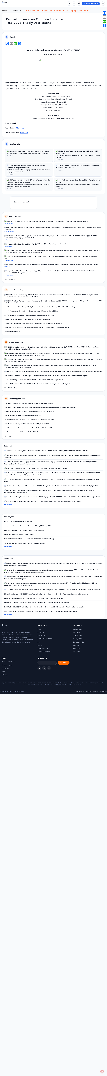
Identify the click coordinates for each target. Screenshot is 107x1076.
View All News (8, 436)
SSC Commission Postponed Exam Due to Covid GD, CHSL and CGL (27, 424)
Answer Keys (42, 632)
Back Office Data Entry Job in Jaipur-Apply (18, 521)
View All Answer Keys (11, 331)
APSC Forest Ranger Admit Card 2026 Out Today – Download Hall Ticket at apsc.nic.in (33, 380)
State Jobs (88, 691)
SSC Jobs (76, 645)
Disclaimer (5, 668)
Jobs (15, 11)
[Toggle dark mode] (74, 3)
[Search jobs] (69, 3)
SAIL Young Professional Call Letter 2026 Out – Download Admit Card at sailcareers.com (51, 366)
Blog (39, 642)
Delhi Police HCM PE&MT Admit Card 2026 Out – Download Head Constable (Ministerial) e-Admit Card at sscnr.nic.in (43, 607)
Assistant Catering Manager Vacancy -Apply (19, 534)
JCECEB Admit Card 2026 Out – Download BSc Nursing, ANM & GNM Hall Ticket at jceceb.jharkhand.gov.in (40, 611)
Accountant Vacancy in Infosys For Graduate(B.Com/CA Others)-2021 (27, 526)
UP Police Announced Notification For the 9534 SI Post (23, 432)
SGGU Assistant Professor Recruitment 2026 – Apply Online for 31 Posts (78, 185)
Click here (20, 128)
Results (40, 645)
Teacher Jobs (77, 635)
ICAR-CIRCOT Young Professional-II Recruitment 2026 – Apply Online (76, 497)
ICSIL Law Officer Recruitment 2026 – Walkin (78, 167)
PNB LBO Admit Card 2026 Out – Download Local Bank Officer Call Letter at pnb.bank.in (51, 348)
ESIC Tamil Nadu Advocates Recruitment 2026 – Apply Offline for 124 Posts (78, 156)
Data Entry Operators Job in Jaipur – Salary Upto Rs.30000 (24, 530)
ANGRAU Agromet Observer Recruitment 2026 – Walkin (62, 501)
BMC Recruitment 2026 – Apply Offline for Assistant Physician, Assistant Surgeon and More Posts (28, 185)
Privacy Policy (7, 665)
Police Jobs (76, 648)
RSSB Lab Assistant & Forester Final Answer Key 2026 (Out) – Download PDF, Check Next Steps (36, 327)
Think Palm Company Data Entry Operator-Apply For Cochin (24, 543)
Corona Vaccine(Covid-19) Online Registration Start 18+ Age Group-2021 (29, 411)
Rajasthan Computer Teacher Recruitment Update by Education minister (28, 403)
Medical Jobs (77, 629)
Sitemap (5, 675)
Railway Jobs (77, 639)
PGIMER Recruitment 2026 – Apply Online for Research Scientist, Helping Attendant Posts (29, 171)
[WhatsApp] (104, 21)
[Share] (104, 25)
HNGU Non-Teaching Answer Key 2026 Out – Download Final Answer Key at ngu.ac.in (33, 323)
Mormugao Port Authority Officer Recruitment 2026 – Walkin (27, 153)
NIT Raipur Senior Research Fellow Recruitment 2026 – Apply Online (75, 264)
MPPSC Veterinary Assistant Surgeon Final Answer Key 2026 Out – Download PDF (53, 302)
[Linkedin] (49, 668)
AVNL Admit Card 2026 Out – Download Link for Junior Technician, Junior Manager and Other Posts (52, 354)
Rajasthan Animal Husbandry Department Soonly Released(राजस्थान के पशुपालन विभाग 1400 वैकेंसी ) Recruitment (40, 407)
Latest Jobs (41, 635)
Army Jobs (76, 652)
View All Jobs (8, 279)
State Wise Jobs (43, 648)
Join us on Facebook (92, 3)
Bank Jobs (76, 632)
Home (4, 11)
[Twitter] (44, 668)
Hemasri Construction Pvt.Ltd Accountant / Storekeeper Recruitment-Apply (29, 539)
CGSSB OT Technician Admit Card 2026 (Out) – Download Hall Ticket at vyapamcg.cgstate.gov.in (37, 384)
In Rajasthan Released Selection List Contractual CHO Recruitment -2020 (29, 420)
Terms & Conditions (44, 652)
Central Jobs (80, 691)
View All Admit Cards (11, 388)
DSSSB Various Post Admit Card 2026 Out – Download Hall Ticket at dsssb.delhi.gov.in (53, 360)
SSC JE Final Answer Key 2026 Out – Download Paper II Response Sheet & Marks (31, 311)
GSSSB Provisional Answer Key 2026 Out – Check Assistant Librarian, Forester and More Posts (51, 296)
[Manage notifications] (102, 1071)
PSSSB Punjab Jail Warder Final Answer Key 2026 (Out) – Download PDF (28, 319)
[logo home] (13, 3)
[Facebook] (39, 668)
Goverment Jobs (78, 642)
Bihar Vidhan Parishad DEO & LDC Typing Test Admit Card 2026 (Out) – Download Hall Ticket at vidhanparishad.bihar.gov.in (46, 375)
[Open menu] (103, 3)
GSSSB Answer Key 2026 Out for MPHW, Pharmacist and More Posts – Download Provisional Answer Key (39, 307)
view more (8, 505)
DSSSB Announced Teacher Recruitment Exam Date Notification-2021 (28, 428)
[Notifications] (79, 3)
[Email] (104, 17)
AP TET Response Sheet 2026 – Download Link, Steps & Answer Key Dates (29, 315)
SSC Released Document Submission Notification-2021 (23, 416)
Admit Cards (103, 691)
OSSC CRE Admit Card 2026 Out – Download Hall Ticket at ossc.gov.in (78, 371)
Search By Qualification (45, 639)
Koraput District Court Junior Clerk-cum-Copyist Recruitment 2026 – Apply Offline (49, 272)
